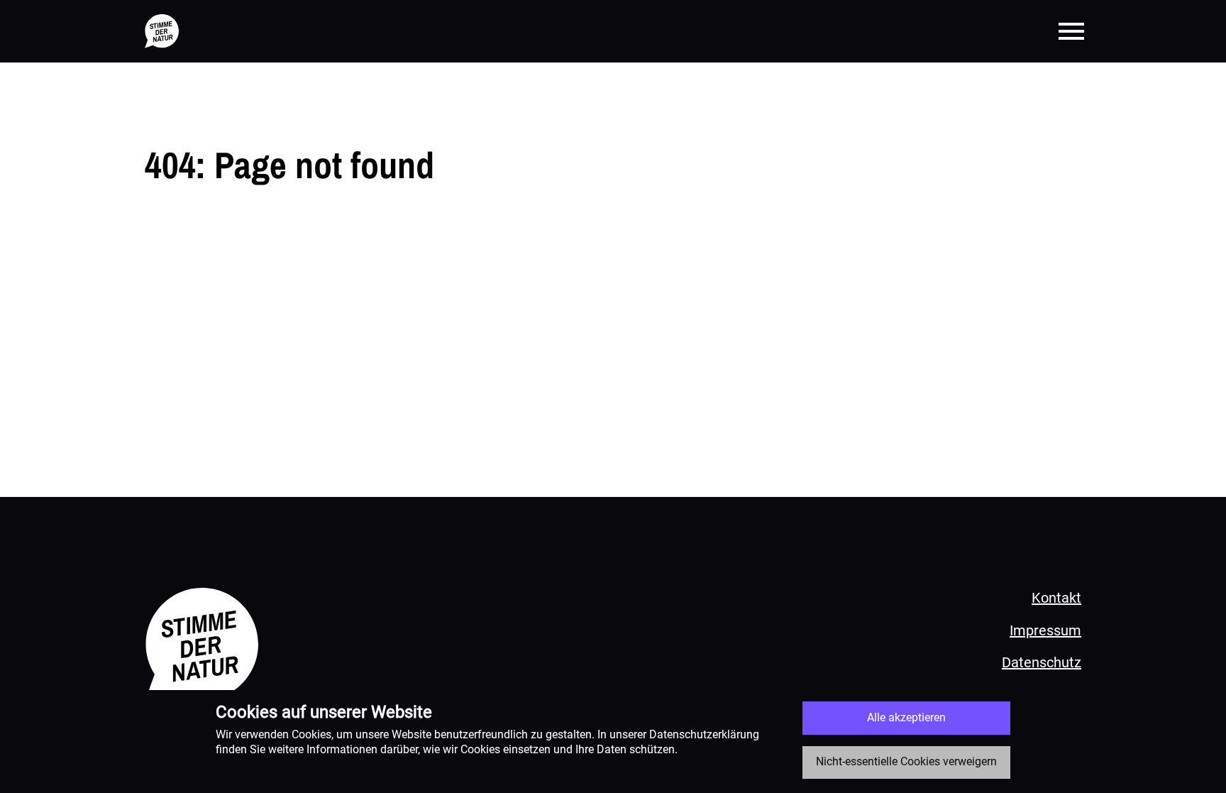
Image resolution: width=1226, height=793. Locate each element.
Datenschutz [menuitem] (1041, 662)
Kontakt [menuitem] (1056, 597)
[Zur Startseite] (162, 31)
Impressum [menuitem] (1045, 630)
